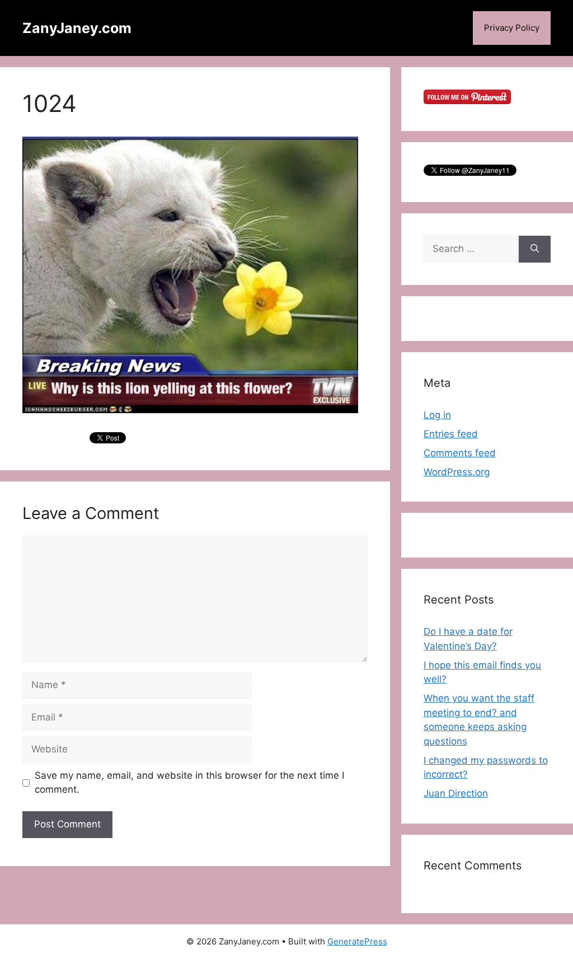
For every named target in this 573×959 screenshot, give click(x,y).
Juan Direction (456, 793)
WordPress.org (457, 472)
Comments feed (460, 453)
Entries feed (451, 433)
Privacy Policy (511, 27)
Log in (437, 414)
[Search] (535, 249)
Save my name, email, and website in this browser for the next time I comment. (189, 783)
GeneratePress (357, 941)
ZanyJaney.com (76, 28)
